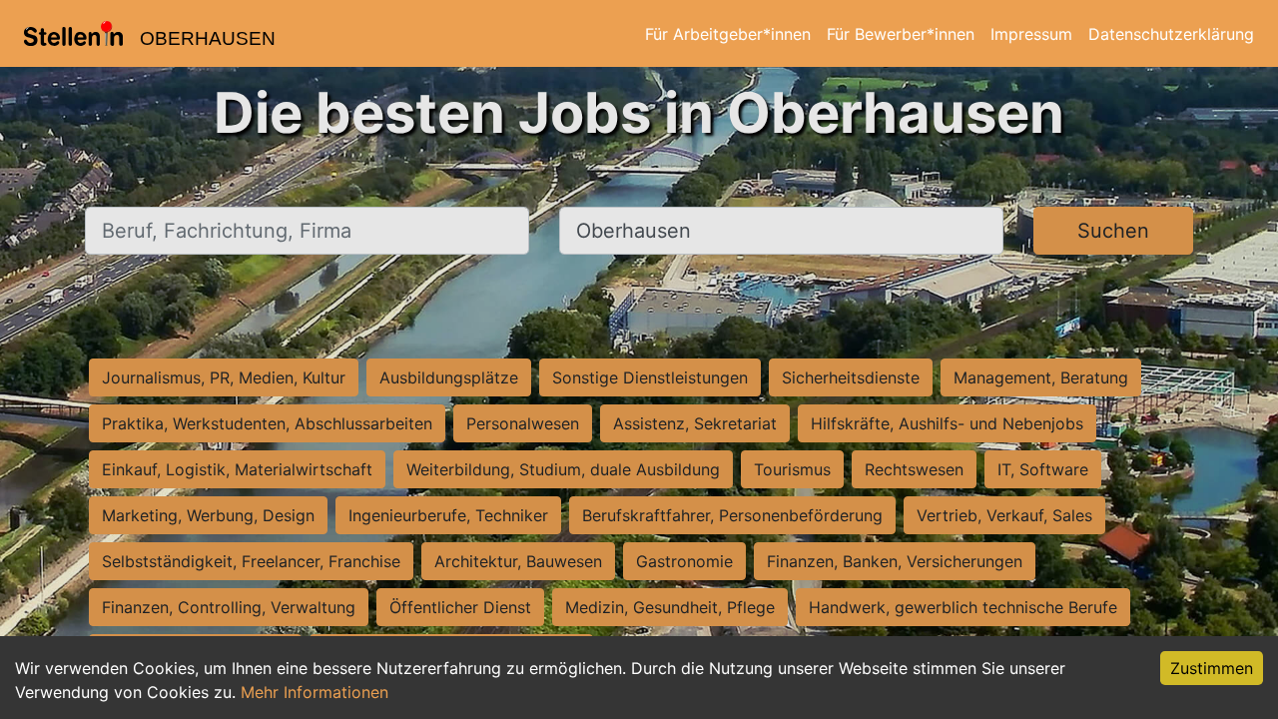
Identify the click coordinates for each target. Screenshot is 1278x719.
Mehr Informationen (314, 692)
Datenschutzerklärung (1171, 34)
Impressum (1031, 34)
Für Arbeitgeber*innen (728, 34)
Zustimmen (1211, 668)
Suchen (1113, 231)
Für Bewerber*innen (900, 34)
